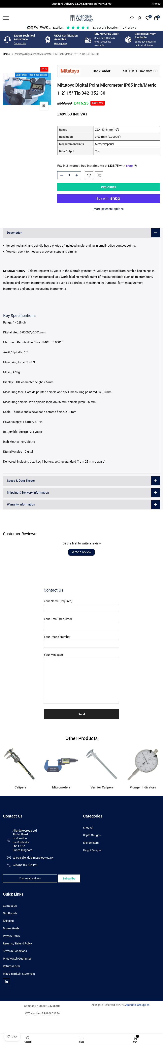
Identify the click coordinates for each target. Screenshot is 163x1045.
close (8, 4)
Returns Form (11, 966)
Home (6, 54)
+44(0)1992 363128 (25, 865)
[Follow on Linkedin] (6, 981)
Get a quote (60, 43)
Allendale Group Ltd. (137, 1004)
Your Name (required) (58, 601)
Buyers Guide (11, 928)
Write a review (81, 552)
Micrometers (91, 842)
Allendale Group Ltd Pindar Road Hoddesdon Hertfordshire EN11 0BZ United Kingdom (25, 840)
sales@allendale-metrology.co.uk (33, 857)
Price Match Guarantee (17, 958)
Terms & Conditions (15, 951)
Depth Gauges (92, 835)
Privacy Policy (11, 935)
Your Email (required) (58, 619)
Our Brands (10, 913)
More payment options (109, 209)
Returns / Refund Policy (17, 943)
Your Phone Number (57, 637)
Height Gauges (92, 850)
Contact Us (20, 43)
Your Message (53, 655)
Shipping (8, 920)
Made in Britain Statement (19, 973)
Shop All (88, 827)
